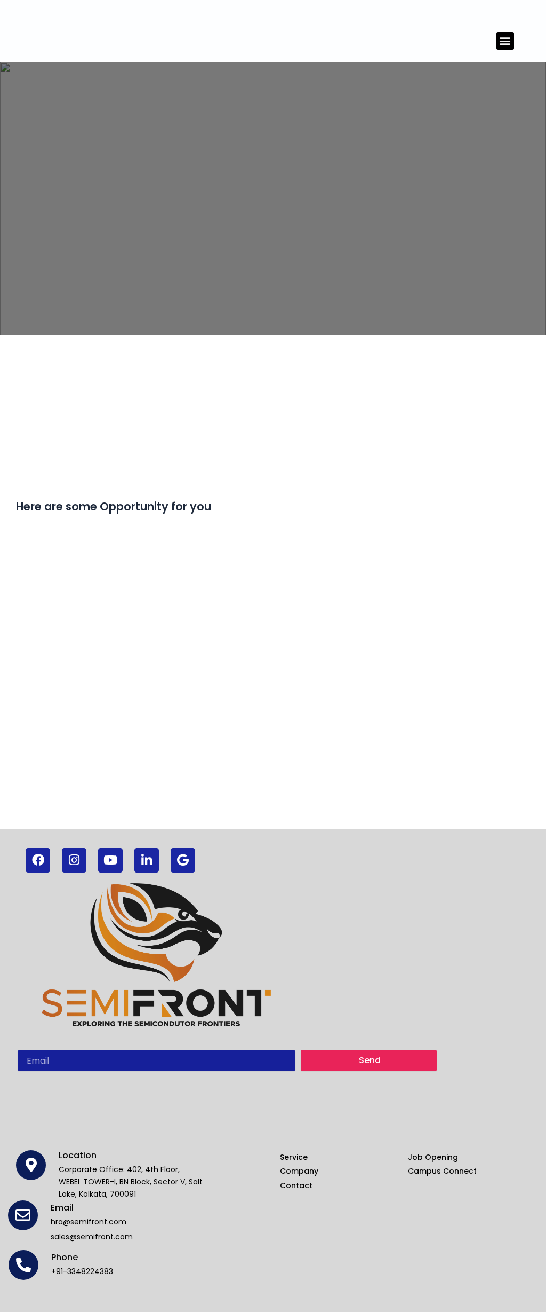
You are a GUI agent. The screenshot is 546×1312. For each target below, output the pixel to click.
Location (78, 1155)
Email (62, 1207)
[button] (505, 41)
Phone (64, 1257)
